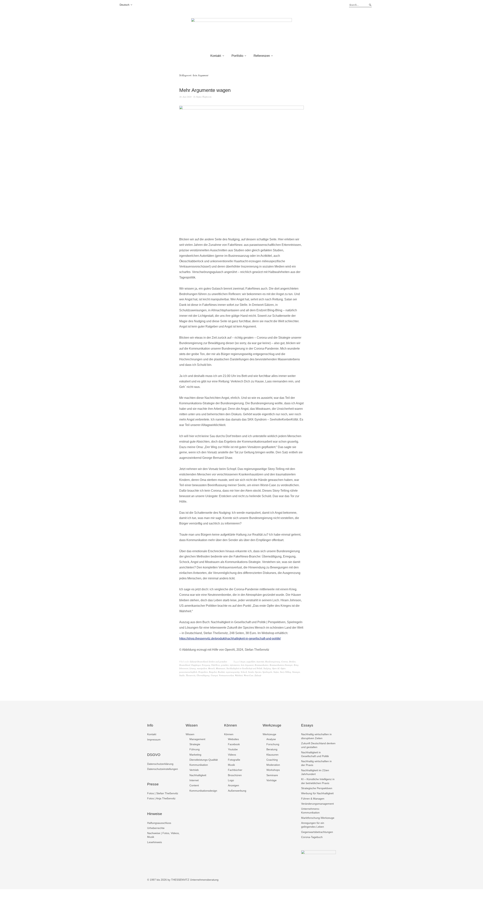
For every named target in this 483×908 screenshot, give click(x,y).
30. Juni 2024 (185, 96)
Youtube (233, 749)
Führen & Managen (312, 798)
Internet (194, 780)
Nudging (267, 668)
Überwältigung (203, 675)
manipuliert (202, 668)
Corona (284, 661)
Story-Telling (285, 671)
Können (228, 734)
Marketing (195, 754)
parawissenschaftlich (188, 671)
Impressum (154, 739)
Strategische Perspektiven (316, 788)
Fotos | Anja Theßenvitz (161, 798)
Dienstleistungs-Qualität (203, 759)
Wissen (190, 734)
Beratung (271, 749)
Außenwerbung (237, 790)
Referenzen (262, 56)
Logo (231, 780)
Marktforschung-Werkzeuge (317, 817)
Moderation (273, 764)
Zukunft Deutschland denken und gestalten (208, 661)
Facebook (234, 744)
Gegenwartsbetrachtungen (317, 831)
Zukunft (258, 675)
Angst (242, 661)
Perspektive (203, 671)
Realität (221, 671)
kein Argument (247, 665)
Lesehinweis (154, 842)
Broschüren (235, 775)
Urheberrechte (156, 828)
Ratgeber (213, 671)
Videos (232, 754)
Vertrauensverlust (226, 675)
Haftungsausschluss (159, 822)
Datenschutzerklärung (160, 763)
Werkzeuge (269, 734)
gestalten (225, 665)
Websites (233, 739)
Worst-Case (248, 675)
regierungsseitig (233, 671)
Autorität (260, 661)
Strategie (296, 671)
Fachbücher (235, 769)
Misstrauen (220, 668)
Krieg (296, 665)
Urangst (214, 675)
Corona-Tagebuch (312, 837)
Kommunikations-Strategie (281, 665)
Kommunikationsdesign (203, 790)
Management (197, 739)
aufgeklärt (250, 661)
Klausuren (272, 754)
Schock (244, 671)
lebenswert (183, 668)
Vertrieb (194, 769)
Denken (292, 661)
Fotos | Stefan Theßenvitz (162, 793)
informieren (235, 665)
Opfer (283, 668)
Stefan (276, 671)
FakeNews (215, 665)
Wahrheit (239, 675)
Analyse (271, 739)
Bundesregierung (272, 661)
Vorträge (271, 780)
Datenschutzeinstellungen (162, 768)
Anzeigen (233, 785)
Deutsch (124, 4)
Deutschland (184, 665)
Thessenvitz (190, 675)
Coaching (272, 759)
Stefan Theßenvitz (204, 96)
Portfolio (237, 56)
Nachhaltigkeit (197, 775)
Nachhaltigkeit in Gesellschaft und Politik (244, 668)
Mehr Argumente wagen (205, 90)
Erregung (206, 665)
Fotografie (234, 759)
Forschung (272, 744)
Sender (251, 671)
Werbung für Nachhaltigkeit (317, 793)
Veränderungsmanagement (317, 803)
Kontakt (215, 56)
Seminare (272, 775)
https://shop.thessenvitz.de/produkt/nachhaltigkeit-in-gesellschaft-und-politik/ (230, 638)
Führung (194, 749)
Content (194, 785)
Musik (231, 764)
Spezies (258, 671)
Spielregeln (267, 671)
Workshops (273, 769)
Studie (182, 675)
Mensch (211, 668)
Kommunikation (261, 665)
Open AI (275, 668)
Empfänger (196, 665)
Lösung (192, 668)
